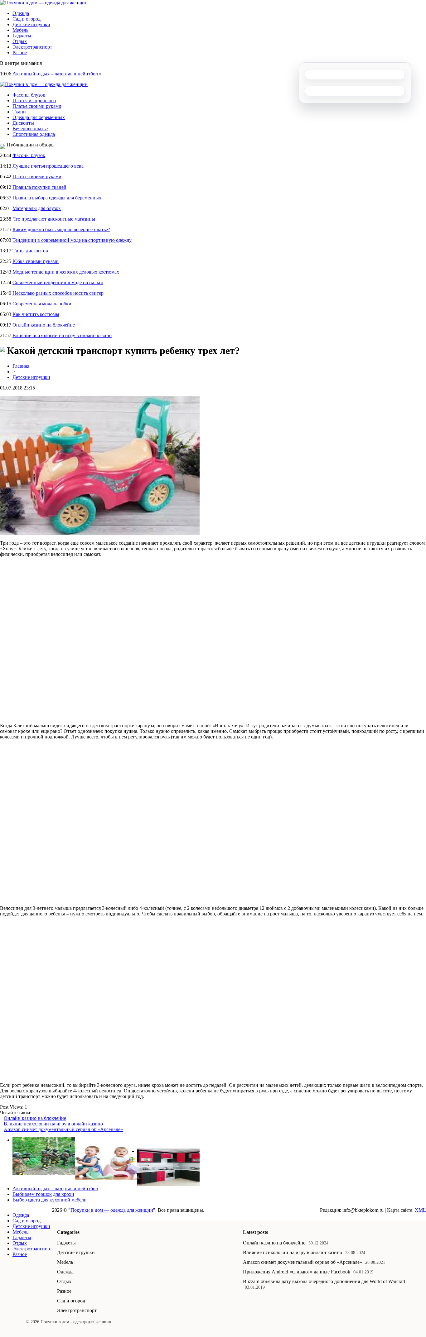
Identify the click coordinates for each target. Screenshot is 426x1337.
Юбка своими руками (35, 261)
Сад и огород (26, 18)
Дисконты (23, 123)
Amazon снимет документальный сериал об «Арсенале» (63, 1129)
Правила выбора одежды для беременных (56, 197)
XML (420, 1210)
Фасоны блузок (28, 95)
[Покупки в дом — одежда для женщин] (44, 2)
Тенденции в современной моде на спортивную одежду (72, 240)
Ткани (19, 111)
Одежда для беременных (38, 117)
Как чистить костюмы (35, 314)
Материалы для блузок (36, 208)
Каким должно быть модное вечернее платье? (61, 229)
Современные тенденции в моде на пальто (57, 282)
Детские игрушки (31, 24)
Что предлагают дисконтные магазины (53, 219)
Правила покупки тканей (39, 187)
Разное (19, 52)
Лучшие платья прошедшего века (48, 166)
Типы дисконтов (30, 250)
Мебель (20, 30)
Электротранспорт (32, 47)
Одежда (20, 13)
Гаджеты (21, 35)
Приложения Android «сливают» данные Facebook (296, 1271)
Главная (20, 366)
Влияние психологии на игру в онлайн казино (62, 335)
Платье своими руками (36, 106)
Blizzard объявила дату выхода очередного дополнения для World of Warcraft (324, 1281)
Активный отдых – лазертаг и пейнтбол (55, 73)
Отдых (19, 41)
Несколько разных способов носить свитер (58, 293)
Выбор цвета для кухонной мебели (49, 1199)
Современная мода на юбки (41, 303)
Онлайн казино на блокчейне (43, 324)
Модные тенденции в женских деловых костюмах (65, 272)
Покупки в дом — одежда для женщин (111, 1210)
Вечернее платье (30, 128)
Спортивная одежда (33, 134)
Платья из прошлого (34, 100)
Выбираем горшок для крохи (43, 1194)
